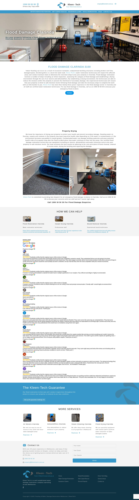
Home (60, 476)
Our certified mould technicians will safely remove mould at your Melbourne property (101, 231)
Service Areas (102, 478)
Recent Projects (82, 481)
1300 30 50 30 (29, 458)
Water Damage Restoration (40, 11)
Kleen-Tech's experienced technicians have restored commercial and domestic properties (35, 231)
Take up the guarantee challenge (33, 399)
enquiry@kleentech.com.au (34, 462)
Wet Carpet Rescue (59, 11)
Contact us (107, 11)
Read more (26, 435)
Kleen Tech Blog (102, 476)
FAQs (100, 11)
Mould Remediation (90, 11)
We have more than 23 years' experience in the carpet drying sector (68, 231)
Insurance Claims (74, 11)
